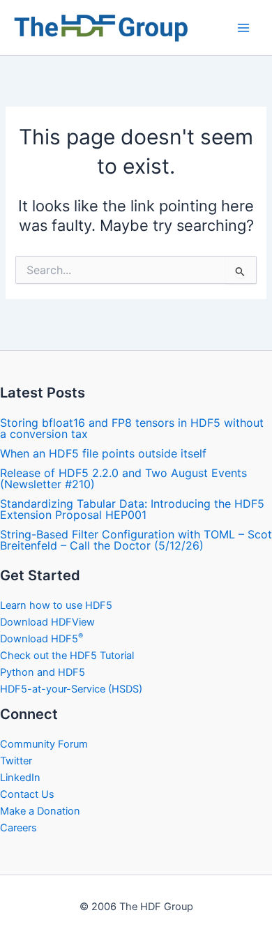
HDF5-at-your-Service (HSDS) (71, 689)
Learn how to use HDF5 (56, 605)
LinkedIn (20, 777)
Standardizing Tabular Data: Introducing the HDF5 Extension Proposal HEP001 (132, 509)
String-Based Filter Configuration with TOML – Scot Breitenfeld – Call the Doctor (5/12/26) (136, 539)
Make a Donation (40, 811)
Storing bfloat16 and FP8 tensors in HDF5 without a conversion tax (132, 428)
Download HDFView (47, 622)
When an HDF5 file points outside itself (103, 453)
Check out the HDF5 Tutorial (67, 655)
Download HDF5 (41, 639)
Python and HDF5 (42, 672)
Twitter (16, 761)
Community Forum (44, 744)
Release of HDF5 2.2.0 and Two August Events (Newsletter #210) (123, 478)
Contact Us (27, 794)
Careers (18, 828)
